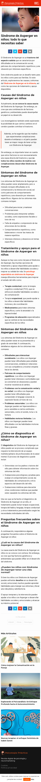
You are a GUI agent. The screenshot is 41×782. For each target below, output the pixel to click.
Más (32, 779)
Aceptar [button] (26, 779)
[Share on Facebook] (10, 51)
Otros (19, 622)
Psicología (28, 622)
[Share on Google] (20, 51)
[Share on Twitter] (15, 51)
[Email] (30, 51)
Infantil (11, 622)
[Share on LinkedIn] (25, 51)
